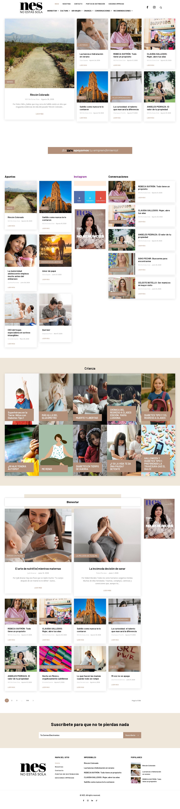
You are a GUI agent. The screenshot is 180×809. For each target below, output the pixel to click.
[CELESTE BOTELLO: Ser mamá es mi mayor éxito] (121, 288)
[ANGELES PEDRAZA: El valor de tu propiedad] (159, 87)
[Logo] (33, 769)
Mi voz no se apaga (120, 676)
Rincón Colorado (39, 94)
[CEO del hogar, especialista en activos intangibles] (21, 310)
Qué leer (46, 329)
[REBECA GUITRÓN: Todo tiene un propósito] (126, 34)
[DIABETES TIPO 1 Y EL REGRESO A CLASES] (158, 399)
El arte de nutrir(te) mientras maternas (38, 568)
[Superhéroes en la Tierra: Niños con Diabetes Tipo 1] (22, 399)
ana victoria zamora (118, 679)
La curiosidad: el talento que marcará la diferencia (126, 108)
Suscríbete (130, 735)
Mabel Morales (101, 573)
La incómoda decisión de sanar (107, 568)
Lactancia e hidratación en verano (91, 55)
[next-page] (33, 700)
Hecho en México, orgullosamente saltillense (55, 677)
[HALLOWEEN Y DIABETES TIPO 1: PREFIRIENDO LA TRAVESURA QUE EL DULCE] (158, 450)
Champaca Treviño (119, 113)
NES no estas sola (32, 99)
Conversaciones (119, 45)
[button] (161, 7)
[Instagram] (154, 7)
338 (27, 700)
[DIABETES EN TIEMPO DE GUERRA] (90, 450)
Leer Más (39, 114)
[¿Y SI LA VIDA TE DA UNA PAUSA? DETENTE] (124, 450)
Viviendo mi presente (84, 667)
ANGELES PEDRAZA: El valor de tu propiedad (158, 108)
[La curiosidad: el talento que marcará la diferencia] (126, 87)
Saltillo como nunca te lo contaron (92, 108)
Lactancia (83, 45)
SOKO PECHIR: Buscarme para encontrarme (152, 259)
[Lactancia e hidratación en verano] (92, 34)
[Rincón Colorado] (39, 53)
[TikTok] (96, 800)
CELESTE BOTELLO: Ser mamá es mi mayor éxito (154, 284)
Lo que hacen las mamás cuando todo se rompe (89, 677)
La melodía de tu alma (86, 555)
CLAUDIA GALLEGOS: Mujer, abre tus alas (157, 55)
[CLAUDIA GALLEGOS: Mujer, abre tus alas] (159, 34)
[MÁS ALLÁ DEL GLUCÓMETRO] (56, 399)
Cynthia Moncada (13, 282)
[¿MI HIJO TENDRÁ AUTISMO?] (22, 450)
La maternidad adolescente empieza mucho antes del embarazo (18, 275)
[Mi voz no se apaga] (124, 659)
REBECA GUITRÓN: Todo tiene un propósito (125, 55)
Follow (90, 192)
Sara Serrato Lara (83, 682)
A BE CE (113, 667)
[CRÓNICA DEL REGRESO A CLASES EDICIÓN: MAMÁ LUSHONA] (124, 399)
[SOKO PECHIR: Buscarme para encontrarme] (121, 264)
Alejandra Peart (47, 333)
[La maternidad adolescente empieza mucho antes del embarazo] (21, 251)
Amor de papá (49, 271)
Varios (10, 82)
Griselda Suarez (13, 339)
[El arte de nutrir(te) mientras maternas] (38, 535)
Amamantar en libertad (51, 262)
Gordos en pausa (15, 555)
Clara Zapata (84, 60)
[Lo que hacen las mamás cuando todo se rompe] (90, 659)
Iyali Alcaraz (31, 573)
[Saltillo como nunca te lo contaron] (92, 87)
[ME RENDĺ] (56, 450)
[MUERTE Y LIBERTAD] (90, 399)
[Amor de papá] (55, 251)
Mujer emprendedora (121, 98)
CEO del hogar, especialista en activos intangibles (19, 332)
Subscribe (101, 192)
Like (79, 192)
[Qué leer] (55, 310)
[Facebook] (147, 7)
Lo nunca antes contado (17, 321)
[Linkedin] (92, 800)
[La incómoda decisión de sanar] (107, 535)
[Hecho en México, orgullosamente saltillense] (55, 659)
